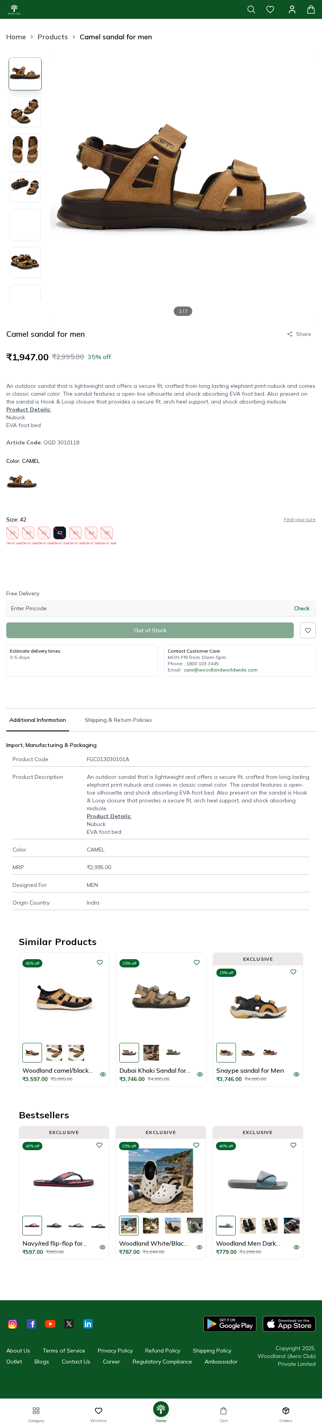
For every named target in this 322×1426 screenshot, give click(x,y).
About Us (18, 1350)
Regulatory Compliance (162, 1361)
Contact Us (76, 1361)
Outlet (14, 1361)
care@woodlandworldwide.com (221, 670)
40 (28, 534)
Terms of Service (64, 1350)
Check (301, 608)
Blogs (42, 1361)
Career (111, 1361)
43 (76, 534)
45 (107, 534)
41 (44, 534)
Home (16, 36)
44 (91, 534)
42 (60, 534)
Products (53, 36)
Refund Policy (162, 1350)
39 (13, 534)
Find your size (300, 519)
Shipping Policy (212, 1350)
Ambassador (221, 1361)
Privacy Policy (115, 1350)
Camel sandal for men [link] (116, 36)
